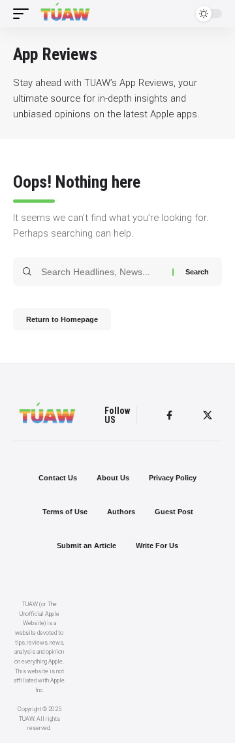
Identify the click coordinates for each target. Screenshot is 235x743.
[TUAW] (65, 13)
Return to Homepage (62, 319)
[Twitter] (207, 415)
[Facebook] (169, 415)
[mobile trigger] (24, 13)
